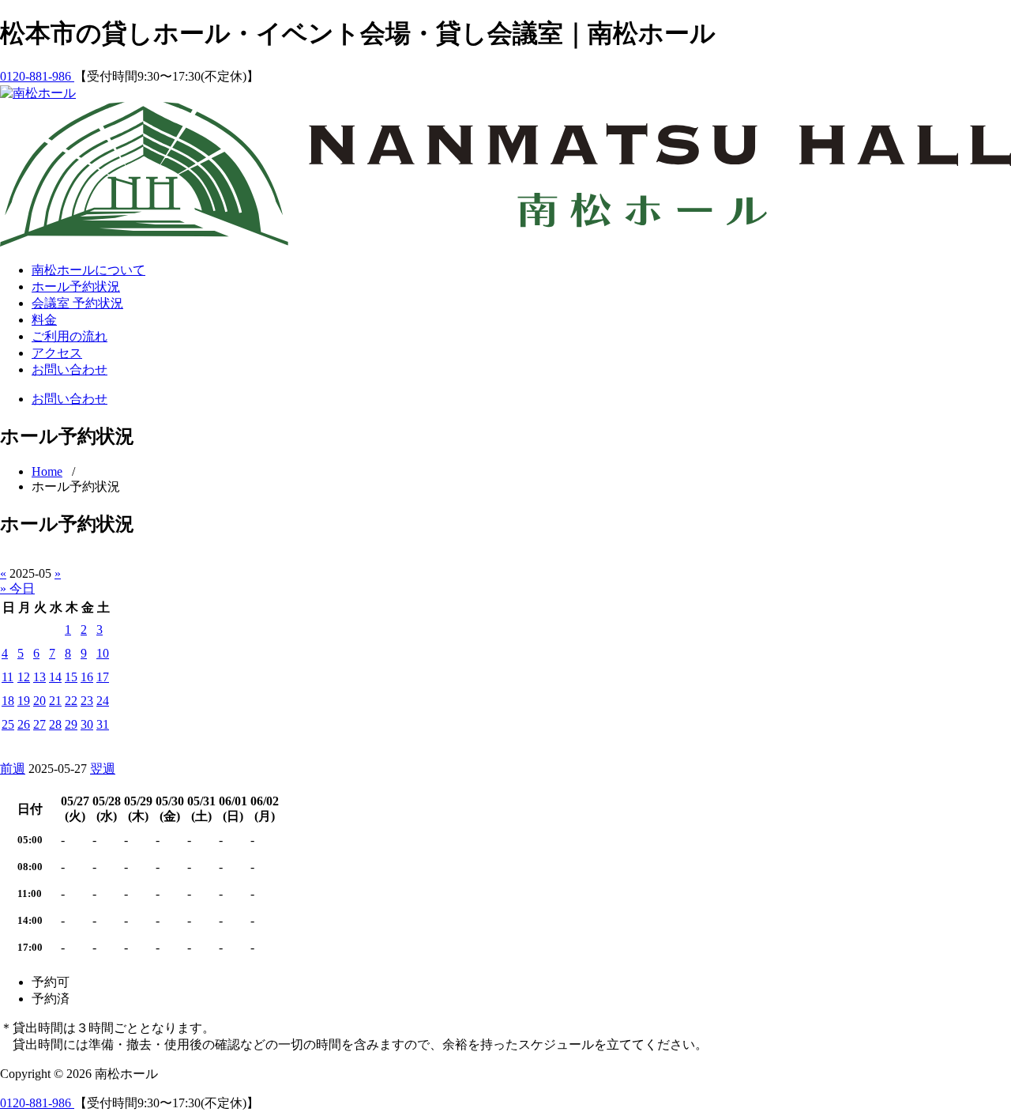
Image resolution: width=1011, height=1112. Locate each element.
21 (55, 700)
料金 (44, 319)
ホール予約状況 (76, 286)
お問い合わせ (69, 369)
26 (23, 724)
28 (55, 724)
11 (7, 677)
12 (23, 677)
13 (39, 677)
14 (55, 677)
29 (71, 724)
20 (39, 700)
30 (87, 724)
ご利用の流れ (69, 336)
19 (23, 700)
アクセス (57, 353)
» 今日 (17, 588)
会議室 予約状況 (77, 303)
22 (71, 700)
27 (39, 724)
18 (8, 700)
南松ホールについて (88, 270)
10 (102, 653)
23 (87, 700)
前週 (12, 768)
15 (71, 677)
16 (87, 677)
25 (8, 724)
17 (102, 677)
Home (47, 471)
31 (102, 724)
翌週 (102, 768)
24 (102, 700)
